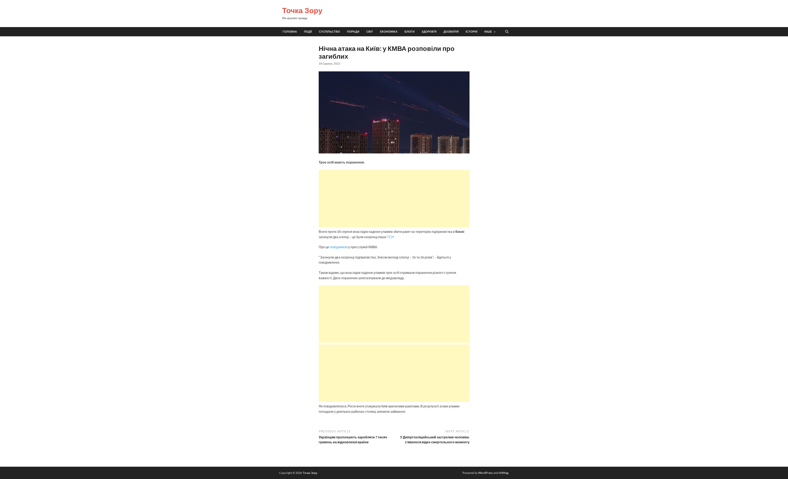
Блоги (409, 31)
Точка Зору (302, 10)
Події (308, 31)
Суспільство (329, 31)
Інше (488, 31)
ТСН (390, 237)
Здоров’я (428, 31)
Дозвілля (451, 31)
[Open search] (507, 32)
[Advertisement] (394, 198)
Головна (290, 31)
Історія (471, 31)
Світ (369, 31)
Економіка (388, 31)
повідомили (339, 247)
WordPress (485, 472)
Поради (353, 31)
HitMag (503, 472)
